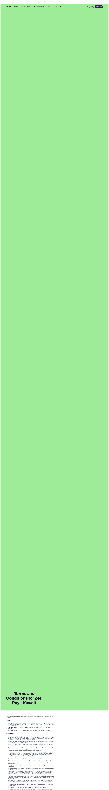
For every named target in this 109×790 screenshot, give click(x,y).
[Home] (8, 7)
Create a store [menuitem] (99, 6)
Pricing (23, 6)
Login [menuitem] (91, 6)
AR (87, 6)
